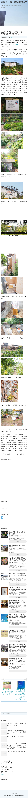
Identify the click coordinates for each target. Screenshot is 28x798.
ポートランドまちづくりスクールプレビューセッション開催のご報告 (17, 532)
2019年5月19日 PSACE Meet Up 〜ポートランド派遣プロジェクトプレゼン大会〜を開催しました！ (17, 661)
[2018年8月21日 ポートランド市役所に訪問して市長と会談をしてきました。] (4, 604)
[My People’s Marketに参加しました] (4, 548)
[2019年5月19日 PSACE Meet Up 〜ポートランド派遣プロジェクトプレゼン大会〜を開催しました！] (4, 662)
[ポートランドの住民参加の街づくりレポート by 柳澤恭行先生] (4, 577)
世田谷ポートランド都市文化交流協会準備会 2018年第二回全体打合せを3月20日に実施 (17, 646)
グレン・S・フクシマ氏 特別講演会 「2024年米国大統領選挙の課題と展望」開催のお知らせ (17, 617)
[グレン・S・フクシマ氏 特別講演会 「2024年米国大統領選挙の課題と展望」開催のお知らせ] (4, 618)
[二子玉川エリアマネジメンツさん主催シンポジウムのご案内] (4, 633)
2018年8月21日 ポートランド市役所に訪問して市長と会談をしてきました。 (17, 602)
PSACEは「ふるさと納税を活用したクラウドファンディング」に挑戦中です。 (17, 732)
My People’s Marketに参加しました (17, 546)
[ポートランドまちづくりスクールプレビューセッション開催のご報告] (4, 534)
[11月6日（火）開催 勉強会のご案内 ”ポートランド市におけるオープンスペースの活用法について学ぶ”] (4, 561)
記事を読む (18, 541)
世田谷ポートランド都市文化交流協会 (13, 2)
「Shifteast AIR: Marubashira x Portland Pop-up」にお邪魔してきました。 (17, 589)
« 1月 (2, 774)
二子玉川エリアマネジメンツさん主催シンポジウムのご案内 (17, 632)
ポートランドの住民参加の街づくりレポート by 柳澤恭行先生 (17, 575)
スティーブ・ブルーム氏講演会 (15, 736)
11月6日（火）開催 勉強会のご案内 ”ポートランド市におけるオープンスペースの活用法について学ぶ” (17, 560)
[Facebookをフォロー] (2, 517)
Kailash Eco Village (18, 44)
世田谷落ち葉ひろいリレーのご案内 (16, 751)
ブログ (12, 37)
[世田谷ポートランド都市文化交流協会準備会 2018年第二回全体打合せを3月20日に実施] (4, 648)
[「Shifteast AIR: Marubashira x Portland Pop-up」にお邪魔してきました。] (4, 591)
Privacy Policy (14, 793)
